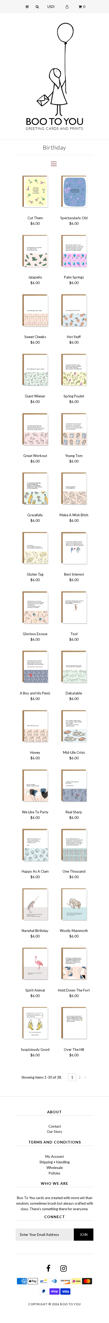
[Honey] (35, 727)
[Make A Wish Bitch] (74, 489)
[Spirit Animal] (35, 964)
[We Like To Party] (35, 786)
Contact (54, 1126)
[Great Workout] (35, 430)
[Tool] (74, 608)
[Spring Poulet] (74, 370)
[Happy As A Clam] (35, 845)
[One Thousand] (74, 845)
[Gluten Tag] (35, 549)
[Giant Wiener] (35, 370)
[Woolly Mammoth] (74, 905)
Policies (54, 1173)
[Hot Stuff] (74, 311)
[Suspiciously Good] (35, 1023)
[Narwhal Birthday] (35, 905)
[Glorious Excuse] (35, 608)
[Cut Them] (35, 192)
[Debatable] (74, 667)
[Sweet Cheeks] (35, 311)
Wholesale (55, 1167)
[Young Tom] (74, 430)
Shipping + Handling (54, 1162)
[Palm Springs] (74, 251)
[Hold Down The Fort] (74, 964)
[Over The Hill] (74, 1023)
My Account (54, 1156)
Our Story (54, 1131)
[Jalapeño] (35, 251)
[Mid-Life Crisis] (74, 727)
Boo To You (70, 1304)
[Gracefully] (35, 489)
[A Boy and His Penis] (35, 667)
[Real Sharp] (74, 786)
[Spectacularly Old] (74, 192)
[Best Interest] (74, 549)
